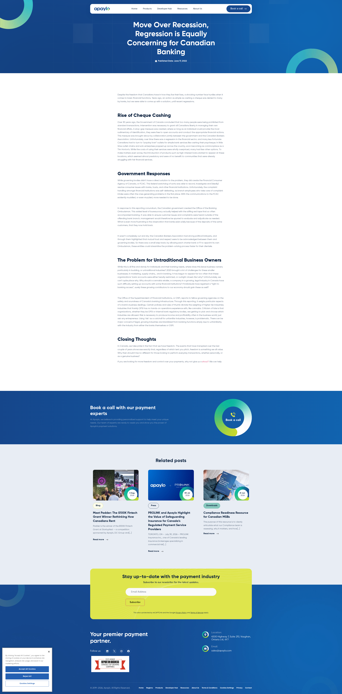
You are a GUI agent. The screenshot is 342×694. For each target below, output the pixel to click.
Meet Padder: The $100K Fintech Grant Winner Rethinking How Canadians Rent (115, 517)
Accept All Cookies (27, 669)
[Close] (49, 652)
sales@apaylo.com (221, 651)
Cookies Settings (27, 683)
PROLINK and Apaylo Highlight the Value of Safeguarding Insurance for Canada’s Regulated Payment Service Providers (169, 521)
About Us (197, 9)
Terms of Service (197, 613)
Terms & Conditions (209, 688)
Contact (248, 688)
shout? (205, 362)
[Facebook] (128, 651)
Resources (182, 9)
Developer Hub (164, 9)
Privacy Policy (181, 613)
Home (134, 9)
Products (147, 9)
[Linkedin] (107, 651)
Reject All (27, 676)
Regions (149, 688)
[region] (27, 670)
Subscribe (135, 602)
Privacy (239, 688)
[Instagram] (121, 651)
